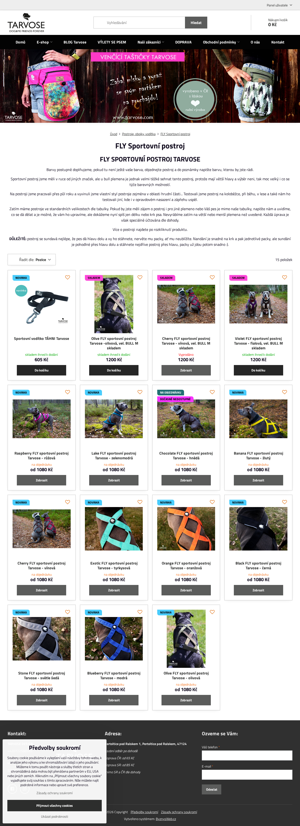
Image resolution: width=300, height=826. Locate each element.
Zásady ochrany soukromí (179, 811)
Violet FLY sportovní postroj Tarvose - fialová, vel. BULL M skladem (258, 343)
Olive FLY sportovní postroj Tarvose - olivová (186, 675)
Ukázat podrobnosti (54, 816)
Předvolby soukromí (144, 811)
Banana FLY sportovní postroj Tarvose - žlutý (258, 455)
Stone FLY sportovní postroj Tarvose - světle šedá (41, 675)
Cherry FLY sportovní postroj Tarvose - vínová (41, 565)
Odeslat (211, 789)
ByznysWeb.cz (166, 818)
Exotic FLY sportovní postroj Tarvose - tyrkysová (114, 565)
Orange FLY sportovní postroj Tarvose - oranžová (186, 565)
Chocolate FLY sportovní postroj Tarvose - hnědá (186, 455)
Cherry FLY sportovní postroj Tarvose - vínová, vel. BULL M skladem (186, 343)
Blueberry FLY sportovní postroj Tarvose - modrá (113, 675)
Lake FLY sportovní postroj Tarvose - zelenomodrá (114, 455)
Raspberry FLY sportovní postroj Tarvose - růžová (41, 455)
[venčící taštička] (150, 89)
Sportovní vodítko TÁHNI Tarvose (41, 338)
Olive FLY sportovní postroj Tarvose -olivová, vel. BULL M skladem (114, 343)
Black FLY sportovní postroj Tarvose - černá (258, 565)
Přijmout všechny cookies (54, 805)
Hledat (196, 22)
